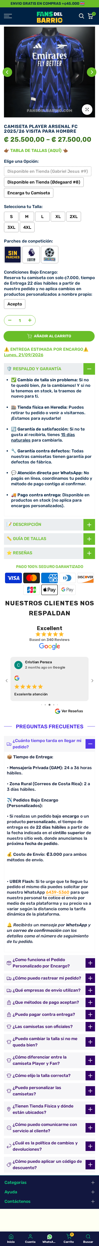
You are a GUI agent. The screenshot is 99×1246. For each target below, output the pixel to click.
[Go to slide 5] (41, 704)
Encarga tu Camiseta (28, 192)
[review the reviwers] (16, 679)
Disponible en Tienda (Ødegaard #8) (43, 182)
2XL (74, 216)
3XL (11, 227)
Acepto (14, 303)
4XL (27, 227)
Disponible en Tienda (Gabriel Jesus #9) (47, 171)
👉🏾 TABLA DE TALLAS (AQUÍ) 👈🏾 (36, 150)
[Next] (91, 72)
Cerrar (93, 4)
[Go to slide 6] (45, 704)
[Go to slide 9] (57, 704)
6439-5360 (57, 892)
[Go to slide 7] (49, 705)
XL (58, 216)
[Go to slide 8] (53, 704)
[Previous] (7, 72)
